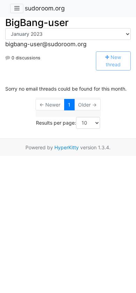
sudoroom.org (45, 8)
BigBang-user (37, 22)
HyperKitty (66, 147)
